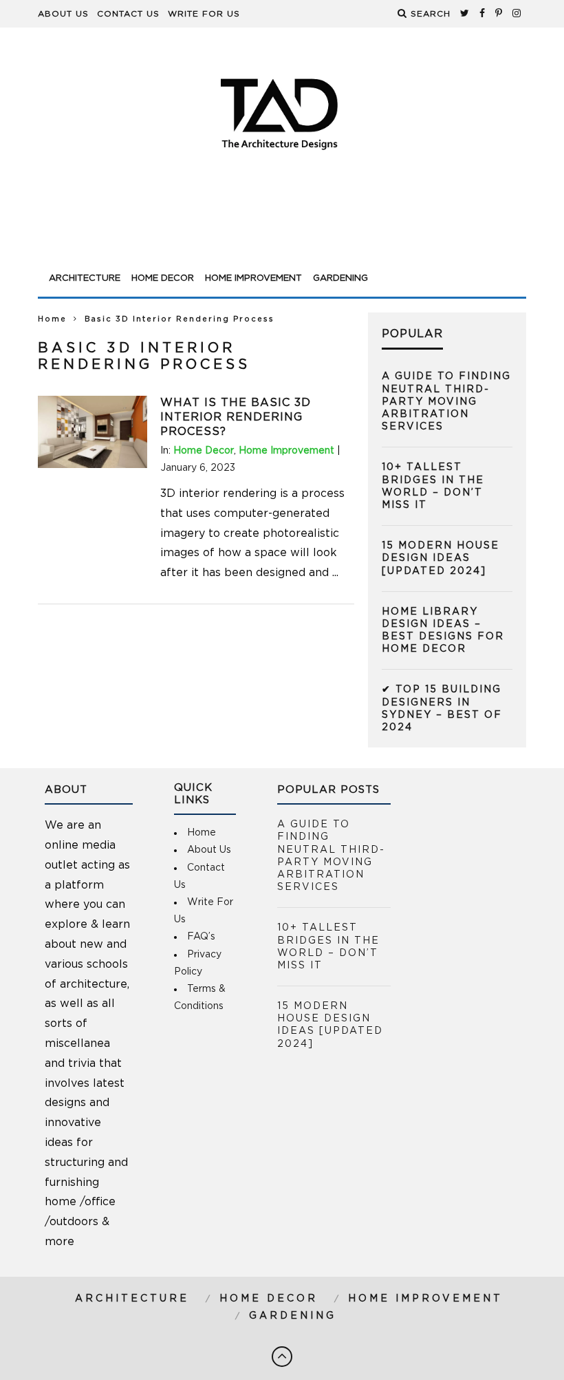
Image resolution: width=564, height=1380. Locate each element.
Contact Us (128, 14)
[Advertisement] (282, 228)
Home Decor (162, 278)
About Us (63, 14)
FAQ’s (201, 937)
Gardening (340, 278)
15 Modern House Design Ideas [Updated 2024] (440, 558)
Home (52, 319)
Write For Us (204, 14)
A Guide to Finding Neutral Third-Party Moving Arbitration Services (446, 402)
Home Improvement (253, 278)
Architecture (84, 278)
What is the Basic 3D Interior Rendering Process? (235, 417)
